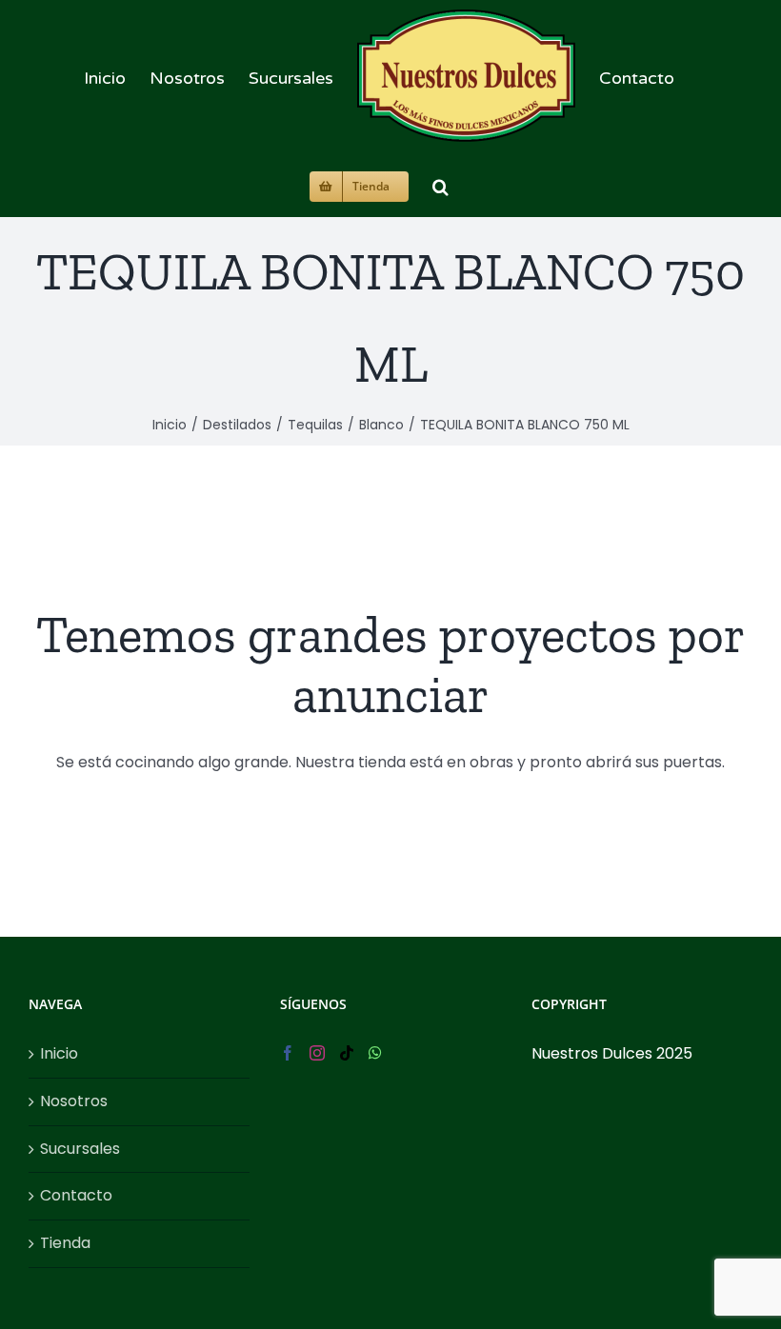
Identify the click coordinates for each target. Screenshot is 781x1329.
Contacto (76, 1195)
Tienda (65, 1243)
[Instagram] (317, 1053)
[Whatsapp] (375, 1053)
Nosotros (74, 1101)
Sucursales (80, 1149)
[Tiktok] (346, 1053)
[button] (440, 184)
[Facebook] (287, 1053)
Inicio (59, 1053)
